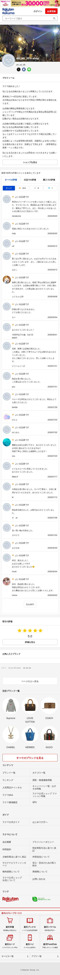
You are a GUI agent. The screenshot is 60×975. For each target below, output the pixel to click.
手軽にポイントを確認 (50, 945)
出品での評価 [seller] (30, 179)
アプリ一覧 (37, 956)
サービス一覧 (8, 956)
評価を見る (30, 642)
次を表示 (30, 604)
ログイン (38, 11)
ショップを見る (30, 162)
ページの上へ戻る (30, 681)
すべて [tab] (9, 188)
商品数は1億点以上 (9, 928)
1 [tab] (52, 188)
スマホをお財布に (30, 945)
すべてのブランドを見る (30, 758)
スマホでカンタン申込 (10, 945)
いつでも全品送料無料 (30, 928)
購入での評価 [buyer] (49, 179)
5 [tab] (38, 188)
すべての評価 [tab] (11, 179)
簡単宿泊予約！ (50, 928)
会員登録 (51, 11)
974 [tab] (24, 188)
